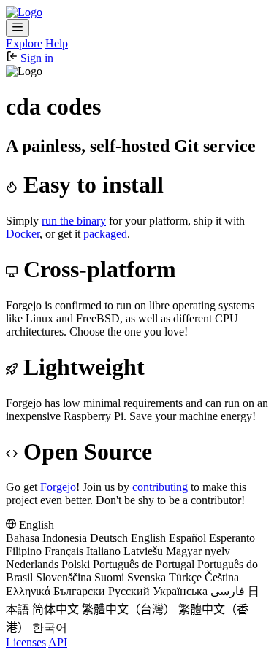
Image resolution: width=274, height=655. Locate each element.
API (57, 642)
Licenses (26, 642)
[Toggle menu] (17, 28)
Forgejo (58, 487)
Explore (24, 43)
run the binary (74, 220)
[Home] (24, 12)
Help (56, 43)
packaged (105, 234)
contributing (160, 487)
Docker (22, 234)
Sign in (35, 58)
